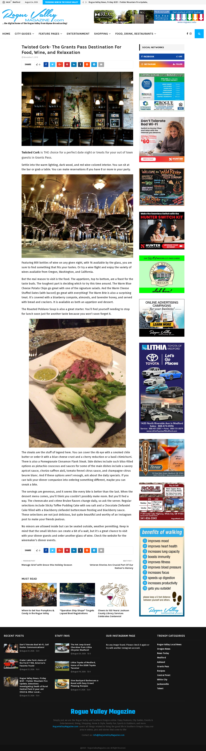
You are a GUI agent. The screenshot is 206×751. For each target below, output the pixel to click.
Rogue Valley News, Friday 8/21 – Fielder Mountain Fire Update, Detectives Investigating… (131, 2)
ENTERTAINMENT (78, 33)
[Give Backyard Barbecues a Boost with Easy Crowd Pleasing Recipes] (62, 684)
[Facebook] (188, 34)
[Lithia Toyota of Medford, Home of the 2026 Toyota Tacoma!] (62, 666)
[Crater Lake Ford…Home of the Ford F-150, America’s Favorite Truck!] (11, 663)
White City (162, 679)
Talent (160, 688)
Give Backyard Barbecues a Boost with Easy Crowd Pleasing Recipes (84, 683)
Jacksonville (163, 684)
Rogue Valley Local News (169, 644)
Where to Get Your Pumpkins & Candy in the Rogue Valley (38, 612)
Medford (161, 657)
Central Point (163, 675)
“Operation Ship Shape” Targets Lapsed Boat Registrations (77, 612)
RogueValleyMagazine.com (65, 726)
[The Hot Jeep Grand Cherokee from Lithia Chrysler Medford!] (62, 648)
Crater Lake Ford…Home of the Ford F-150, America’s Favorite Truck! (33, 663)
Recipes (161, 671)
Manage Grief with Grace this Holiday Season (47, 564)
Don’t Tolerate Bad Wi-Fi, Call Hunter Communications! (34, 646)
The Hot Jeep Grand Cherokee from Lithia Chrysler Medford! (81, 647)
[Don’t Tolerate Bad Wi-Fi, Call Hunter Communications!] (11, 648)
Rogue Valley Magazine (103, 712)
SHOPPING (101, 33)
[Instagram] (191, 34)
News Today (163, 653)
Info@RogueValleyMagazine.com (108, 735)
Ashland (161, 662)
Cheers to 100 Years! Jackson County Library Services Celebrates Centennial (113, 613)
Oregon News (163, 649)
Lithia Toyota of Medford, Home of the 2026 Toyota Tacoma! (83, 665)
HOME (6, 33)
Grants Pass (163, 666)
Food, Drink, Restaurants (134, 33)
